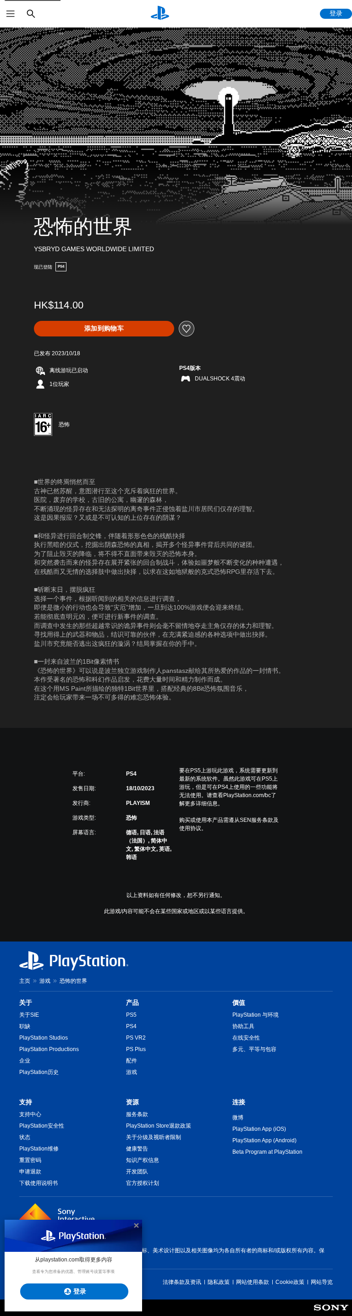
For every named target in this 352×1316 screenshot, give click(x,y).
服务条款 (137, 1114)
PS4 (131, 1026)
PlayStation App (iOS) (259, 1129)
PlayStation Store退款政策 (158, 1126)
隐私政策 (219, 1282)
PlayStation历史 (39, 1072)
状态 (24, 1137)
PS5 (131, 1015)
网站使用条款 (252, 1282)
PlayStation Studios (43, 1038)
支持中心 (30, 1114)
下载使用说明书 (38, 1183)
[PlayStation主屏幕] (159, 13)
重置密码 (30, 1160)
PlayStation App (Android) (264, 1140)
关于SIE (29, 1015)
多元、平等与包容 (254, 1049)
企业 (24, 1060)
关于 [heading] (25, 1002)
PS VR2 (136, 1038)
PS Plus (136, 1049)
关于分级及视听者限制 (153, 1137)
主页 (24, 981)
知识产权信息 (142, 1160)
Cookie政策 (289, 1282)
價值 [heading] (238, 1002)
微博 (237, 1117)
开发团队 (137, 1171)
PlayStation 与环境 (255, 1015)
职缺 (24, 1026)
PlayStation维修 (39, 1148)
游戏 (44, 981)
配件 (131, 1060)
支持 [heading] (25, 1102)
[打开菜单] (10, 14)
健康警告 (137, 1148)
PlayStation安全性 (41, 1126)
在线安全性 (246, 1038)
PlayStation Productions (49, 1049)
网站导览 (322, 1282)
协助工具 (243, 1026)
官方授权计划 (142, 1183)
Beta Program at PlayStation (267, 1152)
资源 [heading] (132, 1102)
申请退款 (30, 1171)
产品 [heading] (132, 1002)
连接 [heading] (238, 1102)
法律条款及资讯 (182, 1282)
